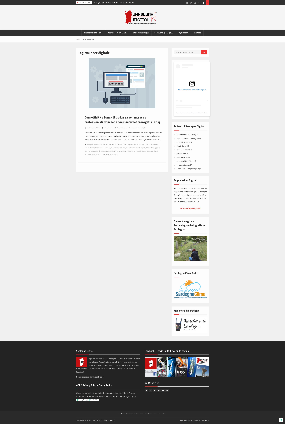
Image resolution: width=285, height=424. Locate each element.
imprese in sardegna (92, 151)
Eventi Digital (181, 146)
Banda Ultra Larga (152, 144)
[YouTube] (195, 3)
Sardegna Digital (94, 420)
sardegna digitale (127, 151)
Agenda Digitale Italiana (119, 144)
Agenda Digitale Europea (102, 144)
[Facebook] (183, 3)
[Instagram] (187, 3)
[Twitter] (191, 3)
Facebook (121, 413)
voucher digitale (152, 151)
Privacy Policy (82, 400)
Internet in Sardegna (141, 33)
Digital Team (183, 33)
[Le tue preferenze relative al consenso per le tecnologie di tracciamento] (281, 420)
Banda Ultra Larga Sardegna (126, 128)
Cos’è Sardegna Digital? (163, 33)
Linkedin (158, 413)
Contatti (197, 33)
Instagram (131, 413)
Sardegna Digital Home (93, 33)
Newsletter (181, 153)
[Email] (203, 3)
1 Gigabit (90, 144)
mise (107, 151)
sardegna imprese (139, 151)
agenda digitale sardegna (136, 144)
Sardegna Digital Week (185, 161)
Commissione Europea (102, 148)
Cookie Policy (94, 400)
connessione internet (118, 148)
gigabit (157, 148)
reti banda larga (114, 151)
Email (165, 413)
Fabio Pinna (108, 128)
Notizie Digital (141, 128)
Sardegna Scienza (183, 165)
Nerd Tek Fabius (183, 150)
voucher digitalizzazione (92, 154)
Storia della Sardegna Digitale (188, 169)
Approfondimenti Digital (117, 33)
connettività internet (133, 148)
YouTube (149, 413)
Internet (102, 151)
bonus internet (90, 148)
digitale (143, 148)
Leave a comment (111, 154)
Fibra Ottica (150, 148)
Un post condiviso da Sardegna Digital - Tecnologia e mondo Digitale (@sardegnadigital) (207, 113)
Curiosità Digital (182, 142)
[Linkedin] (199, 3)
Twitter (140, 413)
